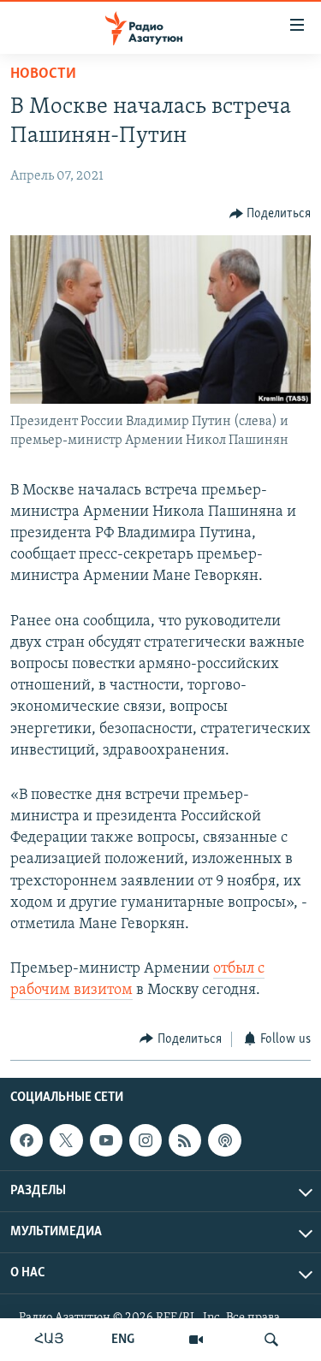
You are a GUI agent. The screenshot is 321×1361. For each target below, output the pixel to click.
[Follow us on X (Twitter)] (66, 1140)
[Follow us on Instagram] (145, 1140)
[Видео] (196, 1339)
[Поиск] (271, 1339)
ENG (122, 1339)
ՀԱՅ (49, 1339)
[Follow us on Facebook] (26, 1140)
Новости (43, 74)
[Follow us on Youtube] (106, 1140)
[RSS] (185, 1140)
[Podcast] (224, 1140)
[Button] (270, 214)
